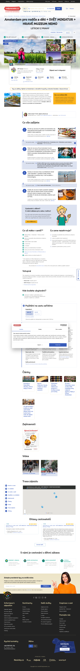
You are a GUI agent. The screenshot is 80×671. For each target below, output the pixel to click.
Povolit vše (58, 344)
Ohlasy (10, 511)
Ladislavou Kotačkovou (17, 532)
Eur (35, 646)
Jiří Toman (20, 69)
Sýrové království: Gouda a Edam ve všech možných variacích (42, 387)
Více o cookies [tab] (59, 329)
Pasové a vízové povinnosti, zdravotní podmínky (36, 364)
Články (10, 501)
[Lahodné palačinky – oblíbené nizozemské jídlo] (67, 133)
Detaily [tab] (40, 329)
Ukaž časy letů (14, 80)
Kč (30, 646)
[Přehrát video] (30, 466)
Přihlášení (72, 8)
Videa (9, 504)
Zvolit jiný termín (39, 72)
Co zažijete (11, 488)
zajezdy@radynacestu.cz (9, 648)
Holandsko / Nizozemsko (13, 16)
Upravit (39, 344)
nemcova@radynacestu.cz (46, 115)
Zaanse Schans (42, 16)
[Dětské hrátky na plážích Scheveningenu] (67, 176)
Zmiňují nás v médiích (40, 656)
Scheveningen (35, 16)
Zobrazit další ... (40, 544)
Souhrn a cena (12, 485)
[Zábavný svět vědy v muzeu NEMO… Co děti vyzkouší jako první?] (67, 152)
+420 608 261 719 (35, 11)
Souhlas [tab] (21, 329)
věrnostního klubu (40, 265)
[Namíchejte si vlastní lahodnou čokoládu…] (67, 194)
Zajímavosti (11, 498)
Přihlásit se (46, 586)
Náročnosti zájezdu (65, 356)
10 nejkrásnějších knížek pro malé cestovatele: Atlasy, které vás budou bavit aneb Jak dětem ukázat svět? (28, 411)
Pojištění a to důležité (13, 495)
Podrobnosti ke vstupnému (30, 284)
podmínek (29, 589)
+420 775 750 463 (62, 115)
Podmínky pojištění (30, 316)
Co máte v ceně (12, 492)
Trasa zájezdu (11, 507)
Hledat (58, 8)
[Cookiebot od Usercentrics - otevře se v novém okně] (61, 325)
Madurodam (28, 16)
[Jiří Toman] (13, 69)
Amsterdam (22, 16)
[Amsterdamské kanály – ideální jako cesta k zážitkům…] (12, 100)
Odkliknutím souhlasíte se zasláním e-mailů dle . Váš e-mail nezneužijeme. (24, 589)
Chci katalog (65, 649)
